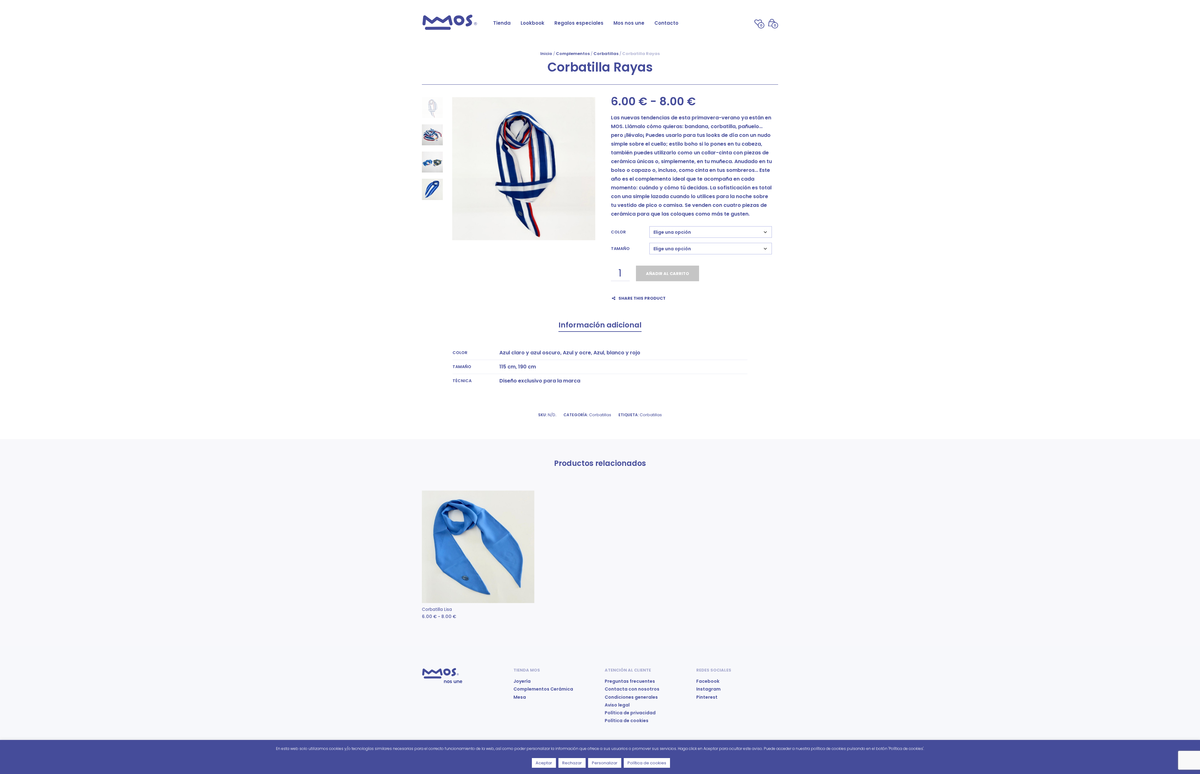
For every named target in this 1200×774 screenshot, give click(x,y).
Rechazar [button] (572, 763)
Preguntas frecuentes (630, 681)
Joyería (522, 681)
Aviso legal (617, 705)
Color (618, 232)
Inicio (546, 54)
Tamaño (620, 249)
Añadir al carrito (667, 274)
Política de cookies (626, 720)
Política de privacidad (630, 713)
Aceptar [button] (544, 763)
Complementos (573, 54)
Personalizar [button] (605, 763)
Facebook (707, 681)
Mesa (519, 697)
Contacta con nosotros (632, 689)
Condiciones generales (631, 697)
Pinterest (707, 697)
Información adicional (600, 325)
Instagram (708, 689)
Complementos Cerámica (543, 689)
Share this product (642, 298)
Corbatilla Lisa (437, 609)
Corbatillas (605, 54)
